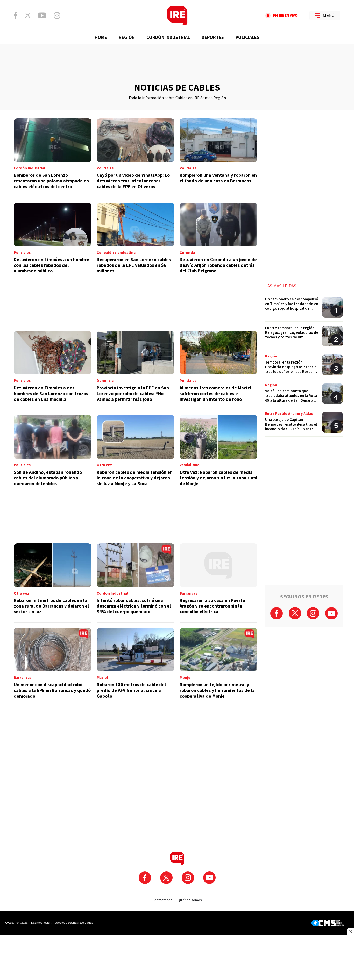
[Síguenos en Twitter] (27, 15)
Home (101, 37)
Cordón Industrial (168, 37)
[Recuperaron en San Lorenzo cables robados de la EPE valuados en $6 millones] (135, 242)
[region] (177, 63)
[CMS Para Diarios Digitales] (327, 923)
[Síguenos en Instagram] (57, 15)
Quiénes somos (190, 900)
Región (127, 37)
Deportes (213, 37)
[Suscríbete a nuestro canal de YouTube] (42, 15)
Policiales (247, 37)
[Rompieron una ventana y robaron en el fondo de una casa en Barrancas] (218, 157)
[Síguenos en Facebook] (15, 15)
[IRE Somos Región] (177, 15)
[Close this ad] (350, 931)
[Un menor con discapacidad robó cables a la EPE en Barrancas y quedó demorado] (52, 667)
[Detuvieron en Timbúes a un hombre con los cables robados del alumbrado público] (52, 242)
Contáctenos (162, 900)
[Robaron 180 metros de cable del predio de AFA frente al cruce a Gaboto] (135, 667)
